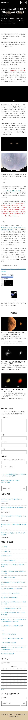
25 (10, 684)
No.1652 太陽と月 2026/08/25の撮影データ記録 (13, 508)
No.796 (18, 191)
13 (17, 678)
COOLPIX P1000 (7, 21)
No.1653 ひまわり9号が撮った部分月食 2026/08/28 (11, 500)
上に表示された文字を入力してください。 (13, 459)
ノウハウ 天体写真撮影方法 (8, 560)
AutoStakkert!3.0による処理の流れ (10, 593)
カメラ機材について (6, 551)
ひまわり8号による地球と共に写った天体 (11, 588)
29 (24, 684)
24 (6, 684)
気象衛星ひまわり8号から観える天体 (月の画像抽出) (13, 583)
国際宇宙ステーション (16, 23)
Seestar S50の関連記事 (7, 653)
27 (17, 684)
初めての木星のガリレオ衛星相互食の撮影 (12, 626)
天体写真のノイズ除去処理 (8, 577)
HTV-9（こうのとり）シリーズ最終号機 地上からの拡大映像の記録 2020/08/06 (13, 620)
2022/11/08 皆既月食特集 (9, 643)
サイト (3, 449)
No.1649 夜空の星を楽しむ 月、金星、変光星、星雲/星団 (13, 534)
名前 (3, 435)
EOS (12, 21)
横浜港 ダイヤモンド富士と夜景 (9, 597)
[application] (14, 94)
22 (24, 681)
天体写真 (15, 21)
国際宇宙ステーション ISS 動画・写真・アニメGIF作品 (13, 565)
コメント (4, 417)
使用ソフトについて (6, 555)
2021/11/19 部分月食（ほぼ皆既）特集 (12, 638)
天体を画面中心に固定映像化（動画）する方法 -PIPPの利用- (13, 614)
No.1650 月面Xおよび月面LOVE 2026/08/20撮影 (13, 525)
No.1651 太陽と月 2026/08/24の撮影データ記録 (13, 517)
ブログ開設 (4, 547)
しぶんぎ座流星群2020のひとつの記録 (11, 608)
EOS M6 (7, 23)
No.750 (12, 191)
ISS (10, 23)
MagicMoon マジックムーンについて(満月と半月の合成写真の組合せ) (13, 648)
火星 (23, 23)
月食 (2, 630)
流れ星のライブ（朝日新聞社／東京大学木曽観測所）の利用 (13, 603)
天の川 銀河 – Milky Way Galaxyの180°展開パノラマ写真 (13, 572)
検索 (24, 488)
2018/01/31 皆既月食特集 (9, 634)
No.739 (7, 191)
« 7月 (2, 689)
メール (3, 442)
